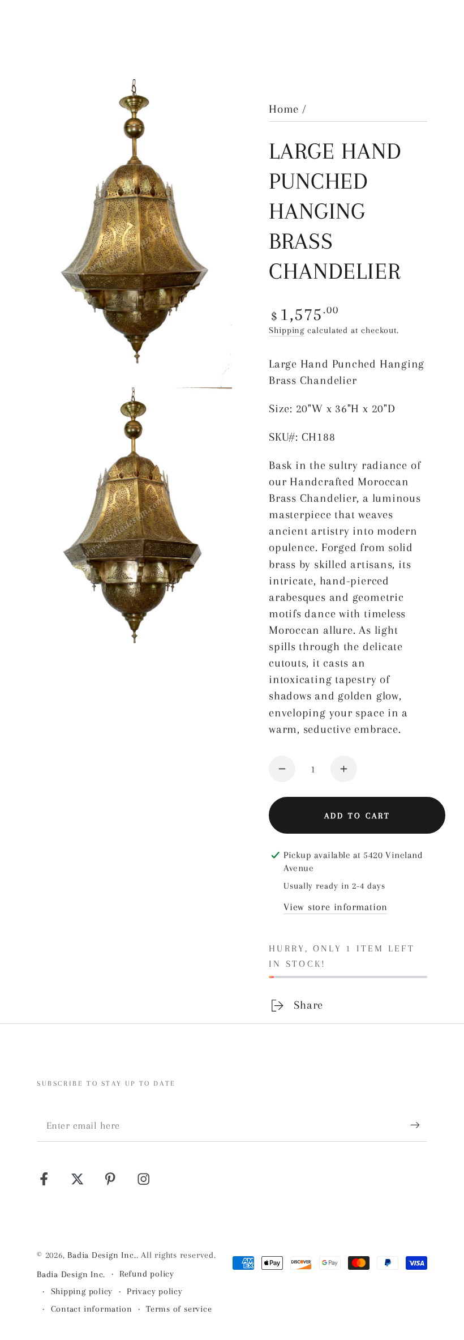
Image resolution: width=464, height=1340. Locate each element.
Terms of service (179, 1309)
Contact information (91, 1309)
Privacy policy (155, 1291)
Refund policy (146, 1274)
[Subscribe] (418, 1125)
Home (284, 109)
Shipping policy (82, 1291)
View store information (335, 906)
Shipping (286, 330)
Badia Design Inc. (101, 1255)
